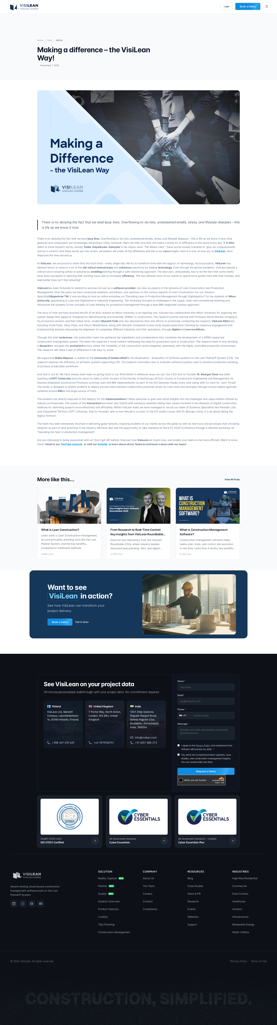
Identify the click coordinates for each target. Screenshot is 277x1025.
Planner (105, 886)
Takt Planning (106, 924)
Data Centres (240, 893)
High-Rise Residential (244, 878)
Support (192, 924)
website (102, 444)
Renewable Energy (243, 924)
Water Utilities (240, 932)
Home (40, 40)
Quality (105, 893)
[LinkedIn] (13, 903)
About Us (148, 878)
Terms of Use (259, 961)
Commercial (239, 886)
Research (193, 901)
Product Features (108, 909)
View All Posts (232, 479)
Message (183, 723)
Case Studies (195, 886)
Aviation (237, 909)
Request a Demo (206, 771)
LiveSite (103, 916)
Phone (181, 709)
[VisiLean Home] (24, 6)
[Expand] (95, 840)
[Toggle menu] (267, 6)
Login (226, 6)
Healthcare (238, 901)
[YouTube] (40, 903)
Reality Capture (110, 878)
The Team (149, 886)
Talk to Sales (82, 622)
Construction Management (114, 932)
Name (181, 681)
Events (192, 909)
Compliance (150, 909)
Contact (148, 901)
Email (180, 695)
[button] (69, 821)
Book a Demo (248, 6)
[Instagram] (22, 903)
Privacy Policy (203, 745)
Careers (147, 893)
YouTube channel (71, 444)
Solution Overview (109, 901)
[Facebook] (31, 903)
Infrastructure (240, 916)
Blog (49, 40)
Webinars (193, 916)
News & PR (194, 893)
